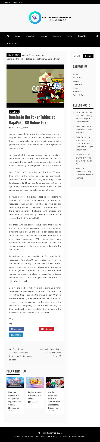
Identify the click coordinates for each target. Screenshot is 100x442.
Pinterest (47, 329)
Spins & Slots (13, 43)
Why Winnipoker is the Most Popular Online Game (50, 352)
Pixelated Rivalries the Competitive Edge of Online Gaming (14, 398)
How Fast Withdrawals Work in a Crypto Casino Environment (54, 398)
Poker (69, 36)
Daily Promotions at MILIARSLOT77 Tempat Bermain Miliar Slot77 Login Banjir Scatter (84, 143)
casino (44, 36)
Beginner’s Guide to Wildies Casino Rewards (84, 129)
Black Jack (30, 36)
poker (14, 319)
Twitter (32, 329)
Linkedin (16, 334)
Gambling (57, 36)
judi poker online (35, 196)
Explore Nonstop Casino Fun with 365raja (35, 395)
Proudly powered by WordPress (29, 436)
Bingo (17, 36)
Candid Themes (78, 436)
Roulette (82, 36)
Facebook (17, 329)
